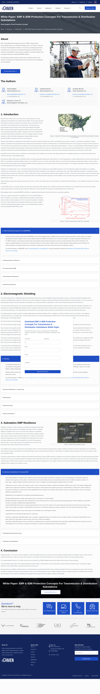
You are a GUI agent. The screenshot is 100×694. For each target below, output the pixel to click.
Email (26, 346)
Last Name (46, 338)
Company (27, 362)
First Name (27, 338)
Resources (67, 8)
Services (39, 8)
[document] (50, 347)
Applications (48, 8)
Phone (26, 354)
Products (30, 8)
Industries (57, 8)
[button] (80, 8)
